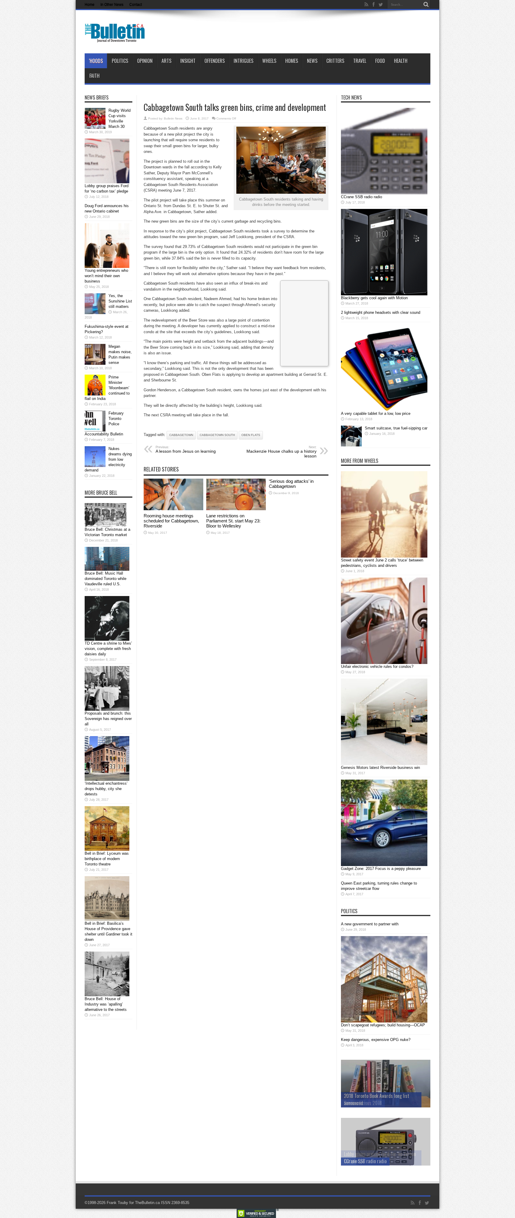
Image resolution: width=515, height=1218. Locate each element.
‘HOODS (96, 60)
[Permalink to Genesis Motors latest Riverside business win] (384, 763)
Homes (291, 60)
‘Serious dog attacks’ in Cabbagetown (291, 484)
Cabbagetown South (217, 435)
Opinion (145, 60)
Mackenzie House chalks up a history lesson (281, 451)
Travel (359, 60)
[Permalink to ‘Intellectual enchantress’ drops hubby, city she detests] (107, 779)
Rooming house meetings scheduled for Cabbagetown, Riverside (171, 520)
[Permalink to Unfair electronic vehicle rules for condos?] (384, 662)
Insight (188, 60)
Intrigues (243, 60)
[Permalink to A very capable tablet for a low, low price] (384, 409)
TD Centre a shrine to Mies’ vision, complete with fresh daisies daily (108, 648)
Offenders (214, 60)
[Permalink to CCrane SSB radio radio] (384, 193)
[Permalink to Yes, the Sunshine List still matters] (95, 313)
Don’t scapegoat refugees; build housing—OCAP (383, 1025)
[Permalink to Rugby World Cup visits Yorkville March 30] (95, 127)
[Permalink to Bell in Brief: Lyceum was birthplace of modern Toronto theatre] (107, 849)
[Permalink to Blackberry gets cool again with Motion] (384, 294)
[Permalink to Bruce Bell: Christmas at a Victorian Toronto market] (105, 525)
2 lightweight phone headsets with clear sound (380, 312)
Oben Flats (250, 435)
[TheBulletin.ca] (117, 38)
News (312, 60)
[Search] (425, 4)
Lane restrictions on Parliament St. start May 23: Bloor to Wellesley (233, 520)
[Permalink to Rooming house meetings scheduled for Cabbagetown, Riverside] (173, 509)
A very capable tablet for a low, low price (375, 413)
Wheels (269, 60)
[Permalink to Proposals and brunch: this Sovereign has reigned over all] (107, 709)
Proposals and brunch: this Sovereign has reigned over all (108, 718)
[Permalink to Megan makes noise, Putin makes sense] (95, 363)
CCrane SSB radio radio (361, 197)
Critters (335, 60)
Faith (94, 75)
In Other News (111, 4)
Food (380, 60)
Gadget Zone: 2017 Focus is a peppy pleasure (381, 868)
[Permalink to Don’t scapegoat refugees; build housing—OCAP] (384, 1021)
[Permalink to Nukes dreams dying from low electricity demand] (95, 465)
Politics (120, 60)
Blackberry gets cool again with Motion (374, 298)
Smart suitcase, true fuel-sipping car (396, 428)
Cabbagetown (181, 435)
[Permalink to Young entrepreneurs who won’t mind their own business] (107, 266)
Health (400, 60)
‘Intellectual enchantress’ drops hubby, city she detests (106, 788)
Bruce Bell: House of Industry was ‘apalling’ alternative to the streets (106, 1004)
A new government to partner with (369, 924)
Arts (166, 60)
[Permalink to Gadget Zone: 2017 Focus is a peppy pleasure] (384, 864)
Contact (135, 4)
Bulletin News (173, 118)
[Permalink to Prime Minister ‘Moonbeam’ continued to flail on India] (95, 394)
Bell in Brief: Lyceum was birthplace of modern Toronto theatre (107, 858)
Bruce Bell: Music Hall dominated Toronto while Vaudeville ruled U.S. (105, 578)
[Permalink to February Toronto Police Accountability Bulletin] (95, 430)
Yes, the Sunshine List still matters (120, 301)
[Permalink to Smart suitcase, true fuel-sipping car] (351, 445)
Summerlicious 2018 (363, 1103)
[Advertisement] (304, 322)
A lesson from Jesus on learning (186, 449)
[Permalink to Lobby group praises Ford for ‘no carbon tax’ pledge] (107, 182)
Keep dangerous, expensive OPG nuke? (375, 1039)
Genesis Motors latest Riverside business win (380, 767)
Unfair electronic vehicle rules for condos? (377, 666)
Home (89, 4)
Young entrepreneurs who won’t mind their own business (106, 275)
